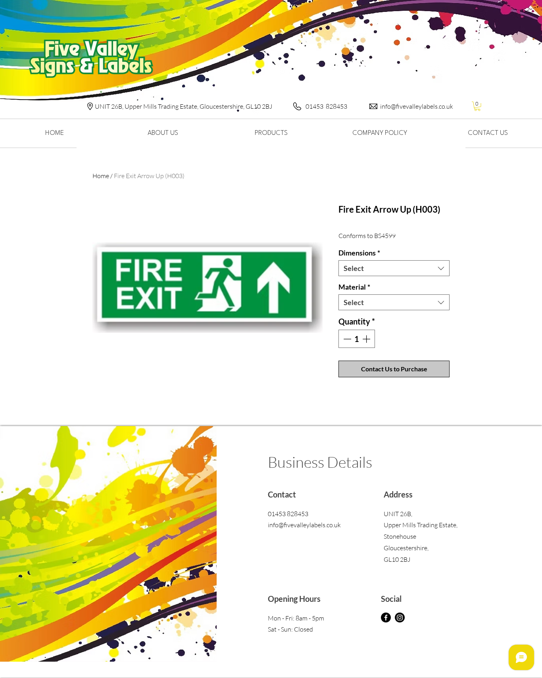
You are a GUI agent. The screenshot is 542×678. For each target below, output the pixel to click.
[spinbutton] (356, 339)
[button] (477, 106)
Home (100, 176)
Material (354, 286)
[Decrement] (346, 339)
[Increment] (367, 339)
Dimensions (359, 252)
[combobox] (394, 268)
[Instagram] (400, 617)
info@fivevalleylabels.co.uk (416, 106)
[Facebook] (386, 617)
